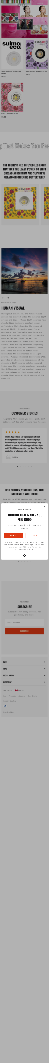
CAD (20, 690)
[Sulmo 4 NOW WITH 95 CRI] (12, 97)
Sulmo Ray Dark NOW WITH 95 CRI (36, 71)
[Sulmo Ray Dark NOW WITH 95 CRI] (37, 54)
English (6, 690)
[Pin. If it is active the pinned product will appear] (10, 14)
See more (14, 535)
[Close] (44, 506)
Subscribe (24, 631)
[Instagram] (24, 555)
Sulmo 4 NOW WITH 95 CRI (9, 114)
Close (35, 535)
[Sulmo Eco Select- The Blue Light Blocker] (12, 54)
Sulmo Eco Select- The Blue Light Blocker (11, 72)
